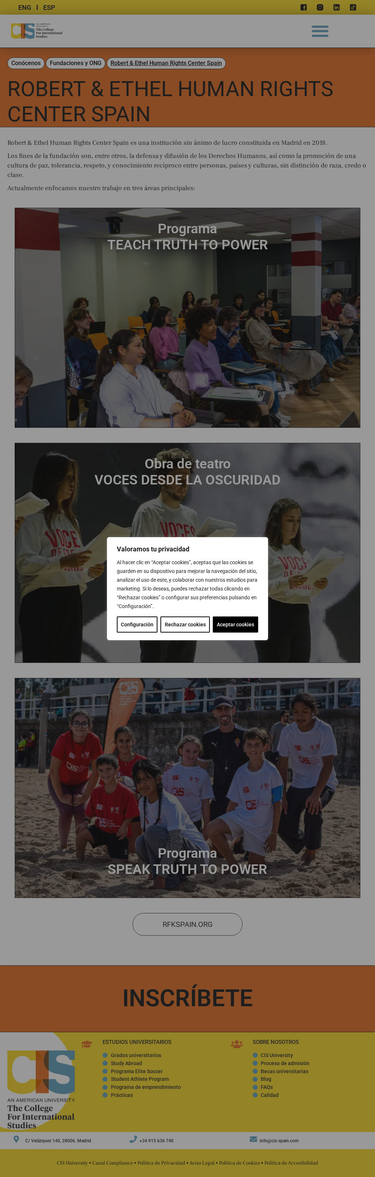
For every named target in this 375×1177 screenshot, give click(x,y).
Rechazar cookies (185, 624)
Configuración (137, 624)
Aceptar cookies (235, 624)
